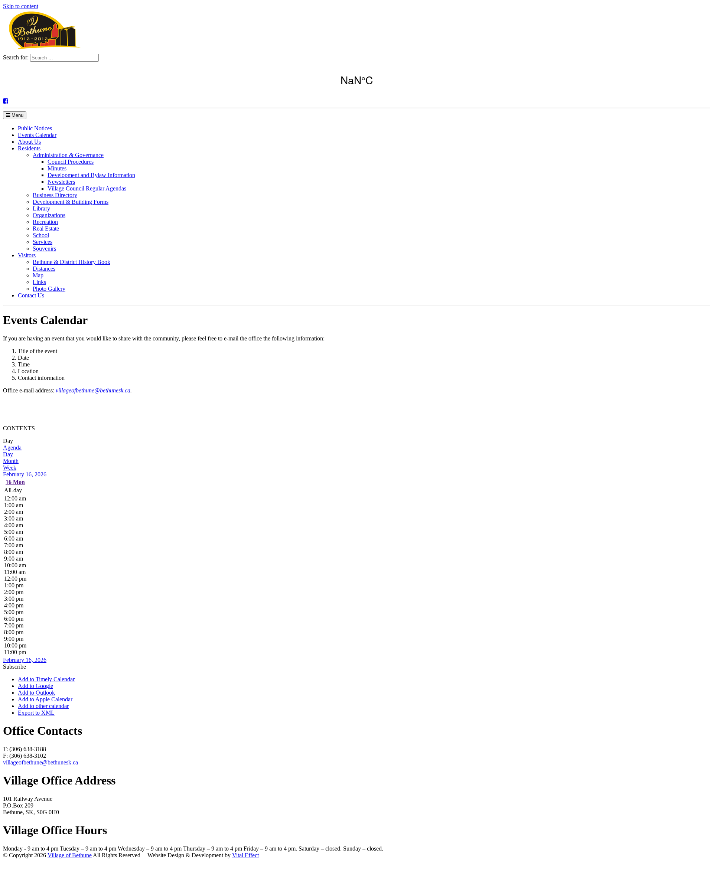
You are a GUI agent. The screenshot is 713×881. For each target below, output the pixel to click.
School (41, 235)
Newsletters (61, 182)
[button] (14, 666)
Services (42, 242)
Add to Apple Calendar (45, 699)
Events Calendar (37, 135)
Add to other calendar (43, 706)
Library (41, 208)
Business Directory (55, 195)
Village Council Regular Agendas (87, 188)
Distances (44, 268)
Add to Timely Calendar (46, 679)
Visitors (27, 255)
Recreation (45, 222)
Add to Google (35, 686)
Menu (16, 115)
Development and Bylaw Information (91, 175)
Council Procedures (71, 162)
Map (38, 275)
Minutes (57, 168)
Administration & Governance (68, 155)
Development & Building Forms (70, 202)
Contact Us (31, 295)
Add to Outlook (36, 692)
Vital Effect (245, 855)
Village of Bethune (70, 855)
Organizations (49, 215)
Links (39, 282)
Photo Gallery (49, 288)
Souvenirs (44, 248)
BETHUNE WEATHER (356, 80)
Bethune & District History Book (71, 262)
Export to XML (36, 712)
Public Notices (35, 128)
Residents (29, 148)
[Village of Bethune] (44, 50)
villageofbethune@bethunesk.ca (93, 390)
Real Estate (46, 228)
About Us (29, 141)
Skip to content (20, 6)
